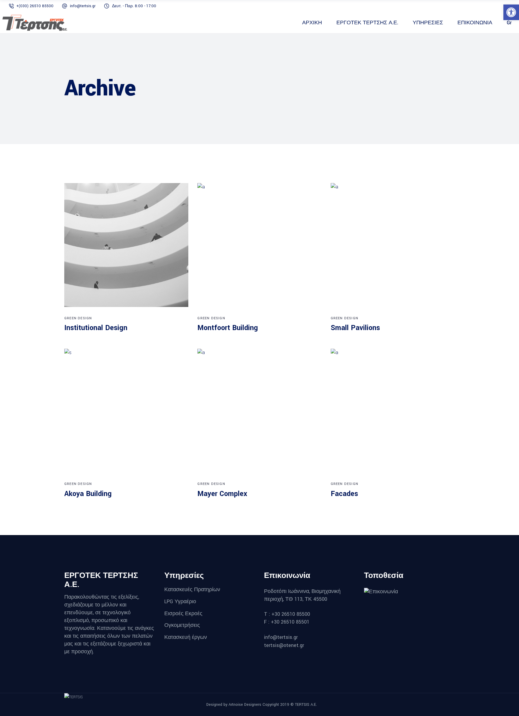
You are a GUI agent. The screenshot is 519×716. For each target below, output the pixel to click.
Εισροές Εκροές (183, 613)
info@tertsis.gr (83, 6)
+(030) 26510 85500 (34, 6)
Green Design (78, 318)
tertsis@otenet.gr (284, 645)
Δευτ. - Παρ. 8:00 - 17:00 (134, 6)
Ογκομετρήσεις (182, 625)
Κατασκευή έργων (186, 637)
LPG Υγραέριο (180, 601)
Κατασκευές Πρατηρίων (192, 589)
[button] (511, 12)
